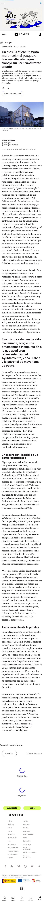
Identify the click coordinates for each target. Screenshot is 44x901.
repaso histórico (23, 558)
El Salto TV (11, 862)
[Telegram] (37, 893)
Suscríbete (11, 835)
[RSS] (11, 893)
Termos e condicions (26, 884)
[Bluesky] (18, 893)
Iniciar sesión (38, 34)
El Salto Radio (12, 865)
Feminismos (12, 872)
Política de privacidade (26, 876)
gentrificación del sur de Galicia (22, 219)
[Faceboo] (5, 893)
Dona (30, 835)
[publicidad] (21, 17)
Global (10, 855)
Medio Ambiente (13, 875)
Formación (25, 869)
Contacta (25, 852)
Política (10, 849)
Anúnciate (25, 859)
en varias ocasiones (23, 294)
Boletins (10, 885)
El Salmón (11, 852)
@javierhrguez (6, 141)
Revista (24, 855)
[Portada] (16, 33)
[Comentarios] (8, 87)
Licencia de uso (27, 862)
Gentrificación (7, 46)
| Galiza (24, 34)
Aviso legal (26, 872)
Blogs (9, 869)
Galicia (16, 46)
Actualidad (23, 46)
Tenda (24, 849)
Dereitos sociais (13, 879)
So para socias (12, 882)
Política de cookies (28, 880)
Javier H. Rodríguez (8, 138)
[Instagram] (24, 893)
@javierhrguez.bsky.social (10, 143)
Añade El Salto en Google (12, 92)
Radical (10, 859)
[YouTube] (30, 893)
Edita (24, 865)
